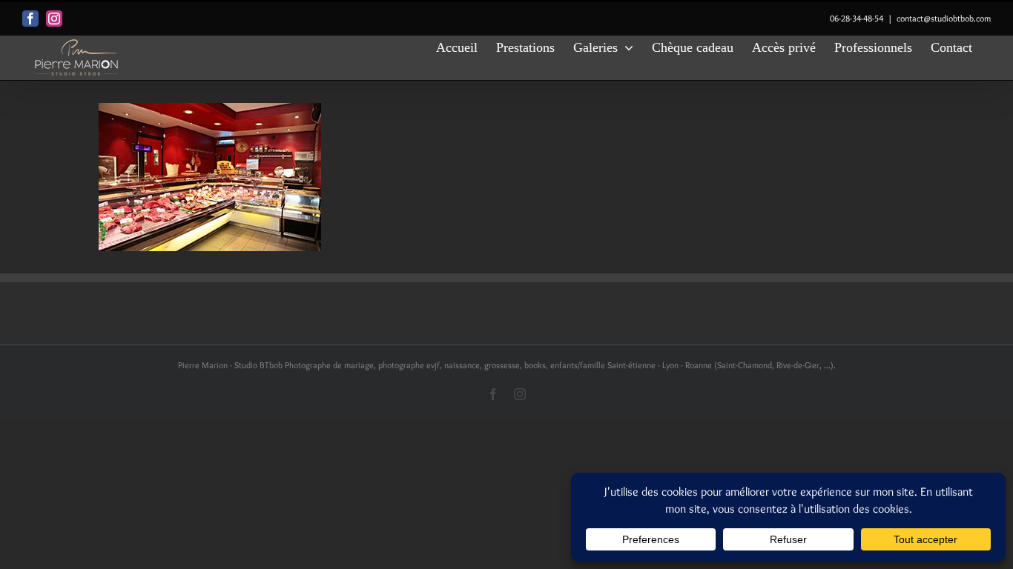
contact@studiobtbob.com (944, 18)
